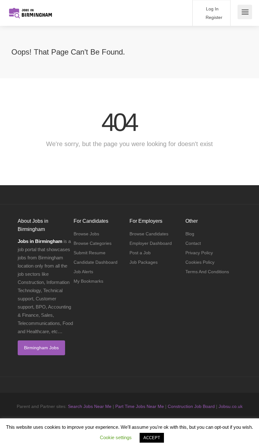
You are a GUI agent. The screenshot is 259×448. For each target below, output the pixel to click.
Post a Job (140, 252)
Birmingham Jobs (41, 347)
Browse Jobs (86, 233)
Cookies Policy (199, 262)
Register (213, 17)
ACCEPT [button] (151, 437)
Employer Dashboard (151, 243)
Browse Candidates (149, 233)
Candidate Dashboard (95, 262)
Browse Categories (92, 243)
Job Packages (144, 262)
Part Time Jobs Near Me (139, 406)
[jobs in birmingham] (30, 9)
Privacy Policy (199, 252)
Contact (193, 243)
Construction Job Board (191, 406)
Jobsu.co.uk (231, 406)
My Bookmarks (88, 281)
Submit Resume (89, 252)
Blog (189, 233)
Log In (212, 8)
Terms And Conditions (207, 271)
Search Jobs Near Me (89, 406)
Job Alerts (83, 271)
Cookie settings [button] (116, 437)
